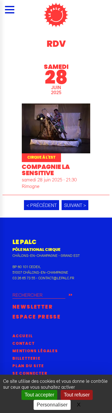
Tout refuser (77, 394)
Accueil (22, 336)
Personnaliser (52, 404)
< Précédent (41, 205)
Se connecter (30, 373)
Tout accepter (39, 394)
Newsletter (32, 307)
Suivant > (75, 205)
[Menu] (9, 9)
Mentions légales (35, 351)
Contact (23, 343)
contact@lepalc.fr (56, 278)
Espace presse (36, 317)
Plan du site (28, 366)
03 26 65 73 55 (23, 278)
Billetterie (26, 358)
